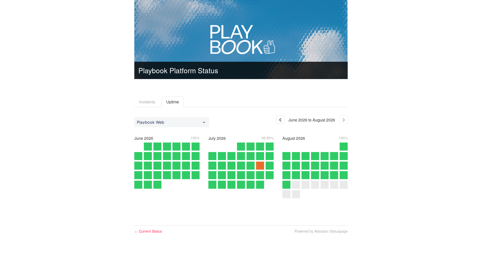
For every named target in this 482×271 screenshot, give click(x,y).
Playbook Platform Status (178, 70)
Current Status (148, 231)
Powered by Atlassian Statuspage (321, 231)
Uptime (172, 102)
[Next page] (343, 119)
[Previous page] (280, 119)
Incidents (147, 102)
